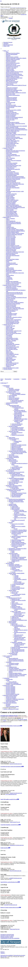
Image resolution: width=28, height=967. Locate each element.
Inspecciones (11, 454)
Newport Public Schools (11, 166)
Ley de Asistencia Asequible (17, 479)
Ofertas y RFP (6, 46)
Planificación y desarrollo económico (14, 270)
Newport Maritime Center (11, 213)
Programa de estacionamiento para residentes (15, 177)
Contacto (8, 101)
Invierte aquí (8, 316)
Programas (8, 188)
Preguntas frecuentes (10, 195)
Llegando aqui (17, 578)
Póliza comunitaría (15, 509)
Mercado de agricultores (11, 132)
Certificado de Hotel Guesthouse (18, 394)
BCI (12, 502)
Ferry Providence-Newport (12, 214)
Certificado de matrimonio (11, 100)
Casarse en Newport (10, 355)
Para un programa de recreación (13, 63)
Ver (6, 86)
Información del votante (14, 390)
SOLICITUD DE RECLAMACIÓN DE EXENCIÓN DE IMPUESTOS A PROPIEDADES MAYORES (20, 416)
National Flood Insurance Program (18, 493)
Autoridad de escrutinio (14, 663)
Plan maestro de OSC (18, 634)
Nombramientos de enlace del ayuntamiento (10, 938)
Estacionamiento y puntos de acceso (13, 330)
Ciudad (4, 720)
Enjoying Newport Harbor (11, 208)
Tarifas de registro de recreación (13, 59)
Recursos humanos (10, 269)
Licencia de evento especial (12, 118)
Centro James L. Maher (11, 133)
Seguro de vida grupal (13, 483)
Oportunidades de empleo (11, 313)
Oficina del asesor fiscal (11, 180)
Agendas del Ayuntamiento (12, 87)
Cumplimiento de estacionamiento (18, 557)
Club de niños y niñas (10, 139)
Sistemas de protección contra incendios (17, 451)
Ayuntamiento (9, 159)
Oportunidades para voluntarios (12, 344)
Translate (11, 18)
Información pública (10, 124)
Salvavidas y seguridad (11, 340)
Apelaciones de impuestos (17, 423)
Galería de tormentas (15, 496)
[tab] (14, 383)
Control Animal (14, 506)
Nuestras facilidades (10, 197)
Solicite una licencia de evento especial (14, 293)
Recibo (18, 422)
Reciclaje (8, 190)
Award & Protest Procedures (17, 427)
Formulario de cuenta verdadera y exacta (18, 421)
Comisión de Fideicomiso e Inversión (14, 234)
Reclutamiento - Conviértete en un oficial (17, 548)
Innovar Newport (9, 84)
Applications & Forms (16, 406)
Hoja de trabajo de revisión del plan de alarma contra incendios (19, 453)
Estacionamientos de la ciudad (12, 174)
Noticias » (3, 951)
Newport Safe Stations (13, 456)
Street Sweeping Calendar (19, 594)
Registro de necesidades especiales (18, 444)
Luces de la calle (15, 591)
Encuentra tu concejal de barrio (7, 934)
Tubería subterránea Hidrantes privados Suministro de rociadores (18, 543)
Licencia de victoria (10, 119)
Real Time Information (16, 495)
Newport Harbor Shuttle (11, 212)
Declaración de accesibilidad (7, 955)
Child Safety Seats (15, 554)
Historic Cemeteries (15, 586)
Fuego (7, 266)
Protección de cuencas (16, 618)
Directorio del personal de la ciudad (10, 367)
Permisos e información (14, 457)
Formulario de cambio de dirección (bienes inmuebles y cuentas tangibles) (20, 411)
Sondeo (7, 261)
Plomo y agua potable (16, 611)
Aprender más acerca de (11, 64)
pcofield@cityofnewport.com (15, 878)
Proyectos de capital (15, 648)
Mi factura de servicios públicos (13, 53)
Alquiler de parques (10, 70)
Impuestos (8, 55)
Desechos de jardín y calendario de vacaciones (16, 92)
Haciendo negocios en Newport (10, 285)
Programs (13, 585)
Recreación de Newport (11, 145)
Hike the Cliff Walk (10, 328)
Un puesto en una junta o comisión (13, 110)
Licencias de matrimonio (11, 154)
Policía (7, 274)
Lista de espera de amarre (11, 211)
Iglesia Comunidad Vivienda (12, 127)
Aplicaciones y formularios (14, 393)
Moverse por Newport (10, 345)
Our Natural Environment (16, 494)
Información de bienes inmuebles (13, 179)
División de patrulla (13, 505)
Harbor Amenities (10, 209)
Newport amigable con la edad (12, 245)
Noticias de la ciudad (10, 93)
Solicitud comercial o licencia (12, 113)
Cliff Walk (13, 574)
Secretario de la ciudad (11, 263)
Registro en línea (9, 196)
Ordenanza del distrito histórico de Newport (15, 207)
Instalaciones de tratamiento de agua (19, 620)
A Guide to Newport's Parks (17, 584)
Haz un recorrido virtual (11, 332)
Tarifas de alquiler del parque (12, 200)
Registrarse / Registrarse (11, 60)
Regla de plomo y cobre (19, 615)
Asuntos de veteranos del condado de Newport (16, 134)
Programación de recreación (12, 66)
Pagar (7, 52)
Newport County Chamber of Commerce (15, 302)
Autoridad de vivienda (13, 664)
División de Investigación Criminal (16, 501)
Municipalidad (6, 217)
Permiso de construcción (11, 112)
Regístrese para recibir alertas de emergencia (15, 150)
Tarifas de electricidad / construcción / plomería (16, 58)
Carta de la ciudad (10, 69)
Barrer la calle (14, 593)
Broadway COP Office (19, 510)
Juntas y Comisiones (10, 158)
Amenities (16, 575)
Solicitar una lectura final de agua (13, 182)
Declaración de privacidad (19, 955)
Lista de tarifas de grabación (17, 400)
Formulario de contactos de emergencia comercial (17, 533)
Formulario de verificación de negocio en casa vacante (17, 545)
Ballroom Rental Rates (11, 359)
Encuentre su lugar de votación (7, 935)
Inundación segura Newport (12, 185)
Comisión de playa (10, 227)
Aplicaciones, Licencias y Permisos (13, 286)
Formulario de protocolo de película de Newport (16, 297)
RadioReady (14, 443)
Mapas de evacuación (16, 447)
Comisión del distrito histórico (12, 205)
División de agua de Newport (12, 216)
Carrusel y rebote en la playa (12, 339)
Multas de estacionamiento (11, 54)
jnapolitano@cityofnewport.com (17, 845)
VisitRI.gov (8, 366)
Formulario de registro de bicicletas (18, 531)
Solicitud (8, 121)
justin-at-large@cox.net (15, 822)
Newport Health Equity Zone (12, 143)
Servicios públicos (10, 275)
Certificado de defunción (11, 98)
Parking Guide (9, 327)
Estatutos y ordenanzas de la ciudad (13, 246)
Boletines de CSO (18, 636)
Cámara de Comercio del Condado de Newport (16, 85)
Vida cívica (8, 156)
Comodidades (9, 335)
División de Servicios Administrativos (17, 499)
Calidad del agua (15, 617)
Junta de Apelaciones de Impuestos (13, 223)
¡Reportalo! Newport (7, 42)
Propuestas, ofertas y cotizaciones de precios (15, 123)
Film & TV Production (11, 296)
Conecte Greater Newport (11, 82)
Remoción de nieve (15, 595)
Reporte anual (14, 623)
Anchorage (13, 462)
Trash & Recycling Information (12, 187)
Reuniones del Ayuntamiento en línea (14, 90)
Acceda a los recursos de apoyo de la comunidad (16, 126)
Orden (7, 96)
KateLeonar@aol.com (14, 929)
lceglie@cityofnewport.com (16, 793)
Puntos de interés (9, 329)
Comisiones (8, 225)
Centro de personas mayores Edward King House (16, 129)
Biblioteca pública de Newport (12, 76)
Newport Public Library (11, 164)
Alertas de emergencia (10, 61)
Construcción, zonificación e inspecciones (15, 184)
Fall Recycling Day (18, 570)
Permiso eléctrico (9, 111)
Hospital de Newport (10, 144)
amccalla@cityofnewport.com (10, 904)
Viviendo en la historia (11, 202)
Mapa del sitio (4, 956)
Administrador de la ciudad (12, 264)
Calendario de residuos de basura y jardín (15, 191)
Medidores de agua (15, 599)
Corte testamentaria (13, 395)
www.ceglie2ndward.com (10, 794)
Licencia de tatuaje (10, 295)
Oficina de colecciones (13, 431)
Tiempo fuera (11, 484)
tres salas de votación (22, 719)
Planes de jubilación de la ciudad (16, 481)
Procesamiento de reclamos (17, 428)
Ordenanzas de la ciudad (11, 89)
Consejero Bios (9, 279)
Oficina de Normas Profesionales (16, 500)
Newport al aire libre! (10, 171)
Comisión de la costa (10, 235)
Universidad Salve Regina (11, 79)
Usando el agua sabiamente (17, 616)
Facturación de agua (13, 653)
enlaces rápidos (9, 149)
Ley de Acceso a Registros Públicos (19, 530)
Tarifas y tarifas (14, 602)
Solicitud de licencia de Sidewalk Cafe (14, 292)
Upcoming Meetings (7, 369)
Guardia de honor (12, 504)
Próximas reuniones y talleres (7, 937)
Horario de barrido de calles (12, 91)
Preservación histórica (10, 186)
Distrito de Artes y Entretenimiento (13, 319)
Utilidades (8, 276)
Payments (16, 465)
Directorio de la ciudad (11, 105)
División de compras (13, 426)
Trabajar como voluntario (11, 201)
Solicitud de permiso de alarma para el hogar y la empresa (19, 537)
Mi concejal (8, 103)
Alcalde (7, 280)
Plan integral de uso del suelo (12, 321)
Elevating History (18, 441)
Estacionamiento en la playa (12, 338)
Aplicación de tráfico (13, 553)
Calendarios (5, 43)
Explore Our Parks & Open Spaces (13, 333)
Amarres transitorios (15, 468)
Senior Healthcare (15, 480)
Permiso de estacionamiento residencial (14, 117)
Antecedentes (17, 628)
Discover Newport (10, 365)
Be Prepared (14, 491)
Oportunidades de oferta (11, 314)
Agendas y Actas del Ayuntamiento (13, 160)
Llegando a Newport (10, 325)
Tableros (8, 219)
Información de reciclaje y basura (13, 65)
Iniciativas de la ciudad (11, 237)
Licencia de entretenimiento (12, 288)
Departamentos (9, 260)
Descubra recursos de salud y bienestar (14, 138)
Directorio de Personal (8, 44)
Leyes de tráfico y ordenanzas (17, 558)
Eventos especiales (10, 343)
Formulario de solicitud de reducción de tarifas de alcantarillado (19, 645)
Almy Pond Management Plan (17, 649)
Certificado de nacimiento (11, 97)
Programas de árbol (15, 589)
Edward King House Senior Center (13, 165)
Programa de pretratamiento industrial (19, 647)
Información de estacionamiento (13, 95)
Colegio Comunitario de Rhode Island (14, 77)
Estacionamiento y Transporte (12, 172)
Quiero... (5, 50)
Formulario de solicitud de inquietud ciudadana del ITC (19, 560)
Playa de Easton (9, 334)
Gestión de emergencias (14, 438)
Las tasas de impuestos (16, 425)
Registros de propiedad (11, 181)
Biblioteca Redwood (10, 80)
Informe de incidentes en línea (17, 539)
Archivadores (14, 654)
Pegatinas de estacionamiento (12, 151)
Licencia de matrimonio (11, 114)
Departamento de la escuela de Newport (14, 75)
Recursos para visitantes (11, 364)
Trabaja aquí (8, 312)
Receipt (15, 528)
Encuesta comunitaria (10, 238)
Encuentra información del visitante (13, 106)
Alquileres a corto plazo (11, 68)
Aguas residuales (12, 622)
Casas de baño (9, 337)
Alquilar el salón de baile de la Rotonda (14, 71)
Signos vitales (9, 153)
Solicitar (8, 108)
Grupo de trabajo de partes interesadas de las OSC (19, 638)
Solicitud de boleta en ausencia (12, 122)
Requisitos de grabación (16, 401)
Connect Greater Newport (11, 301)
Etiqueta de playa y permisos (12, 56)
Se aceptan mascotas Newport (17, 588)
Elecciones (8, 161)
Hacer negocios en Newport (12, 81)
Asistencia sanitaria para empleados (16, 478)
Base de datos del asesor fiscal (12, 72)
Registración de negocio (11, 287)
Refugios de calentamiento (17, 448)
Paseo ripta (8, 350)
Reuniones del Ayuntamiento (12, 281)
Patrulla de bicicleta (15, 507)
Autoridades (8, 224)
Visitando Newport (7, 324)
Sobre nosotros (12, 437)
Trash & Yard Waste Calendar (12, 259)
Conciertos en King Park (11, 193)
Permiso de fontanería (10, 116)
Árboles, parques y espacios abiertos (16, 573)
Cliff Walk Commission (11, 228)
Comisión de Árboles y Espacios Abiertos (15, 233)
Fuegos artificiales (12, 681)
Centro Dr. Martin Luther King (12, 130)
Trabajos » (3, 953)
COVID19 (13, 440)
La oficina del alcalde (10, 102)
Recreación (8, 192)
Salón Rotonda (9, 341)
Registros (11, 522)
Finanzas (8, 265)
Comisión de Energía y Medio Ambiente (14, 229)
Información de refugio (16, 446)
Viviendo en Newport (8, 148)
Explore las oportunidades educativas (14, 74)
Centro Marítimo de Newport (12, 354)
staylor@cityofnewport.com (16, 763)
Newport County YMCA (11, 142)
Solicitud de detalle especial (15, 549)
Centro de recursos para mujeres (13, 137)
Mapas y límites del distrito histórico (13, 206)
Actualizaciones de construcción (13, 155)
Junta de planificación (10, 221)
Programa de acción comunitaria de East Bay (15, 128)
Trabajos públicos (12, 590)
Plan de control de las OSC (17, 625)
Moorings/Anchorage (13, 460)
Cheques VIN (12, 562)
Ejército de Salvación (10, 135)
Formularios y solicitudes (14, 389)
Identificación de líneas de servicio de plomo (19, 613)
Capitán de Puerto (10, 267)
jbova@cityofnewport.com (15, 870)
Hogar (2, 379)
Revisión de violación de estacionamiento (15, 176)
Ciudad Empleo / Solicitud (14, 473)
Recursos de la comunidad (11, 163)
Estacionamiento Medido (11, 175)
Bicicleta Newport (10, 147)
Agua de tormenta (12, 621)
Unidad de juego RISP (16, 541)
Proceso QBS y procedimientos (18, 430)
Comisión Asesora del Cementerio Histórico (15, 230)
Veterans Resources (10, 168)
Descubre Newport (10, 107)
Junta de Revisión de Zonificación (13, 222)
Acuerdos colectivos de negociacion (16, 472)
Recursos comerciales (10, 298)
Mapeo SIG (8, 170)
